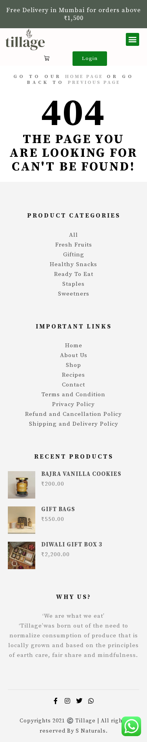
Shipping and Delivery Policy (73, 424)
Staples (73, 284)
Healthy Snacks (73, 264)
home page (84, 77)
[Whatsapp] (91, 701)
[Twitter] (79, 701)
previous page (94, 82)
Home (73, 345)
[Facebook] (56, 701)
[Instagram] (68, 701)
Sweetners (73, 294)
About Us (73, 355)
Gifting (73, 254)
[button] (132, 39)
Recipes (73, 375)
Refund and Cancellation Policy (73, 414)
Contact (73, 384)
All (73, 235)
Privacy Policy (73, 404)
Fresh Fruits (73, 245)
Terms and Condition (73, 394)
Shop (73, 365)
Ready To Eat (73, 274)
